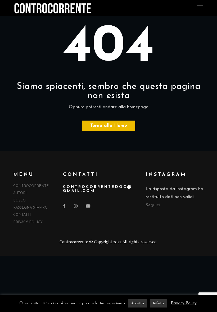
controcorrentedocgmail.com (97, 189)
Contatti (22, 215)
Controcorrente (31, 186)
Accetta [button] (137, 303)
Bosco (19, 200)
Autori (19, 193)
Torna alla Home (108, 125)
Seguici (153, 205)
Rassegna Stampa (30, 207)
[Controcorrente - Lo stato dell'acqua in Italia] (52, 8)
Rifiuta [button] (158, 303)
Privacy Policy (28, 222)
